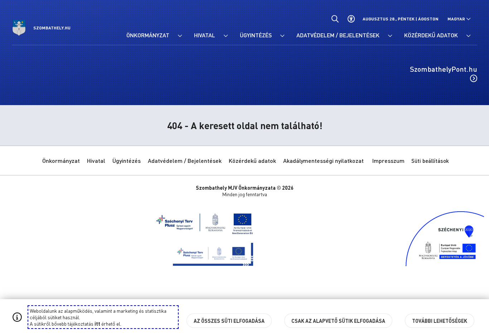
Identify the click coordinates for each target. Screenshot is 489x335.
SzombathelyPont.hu (443, 69)
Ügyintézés (126, 160)
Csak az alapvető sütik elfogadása (338, 320)
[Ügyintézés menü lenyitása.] (282, 36)
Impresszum (388, 160)
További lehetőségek (439, 320)
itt (97, 323)
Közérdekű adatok (252, 160)
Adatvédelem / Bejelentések (185, 160)
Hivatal (96, 160)
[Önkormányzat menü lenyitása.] (180, 36)
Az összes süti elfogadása (229, 320)
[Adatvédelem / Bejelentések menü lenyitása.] (390, 36)
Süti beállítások (430, 160)
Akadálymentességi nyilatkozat (323, 160)
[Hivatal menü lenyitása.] (225, 36)
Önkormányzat (61, 160)
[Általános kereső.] (335, 19)
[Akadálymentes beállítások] (351, 19)
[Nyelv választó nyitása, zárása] (459, 19)
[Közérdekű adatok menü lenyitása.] (468, 36)
